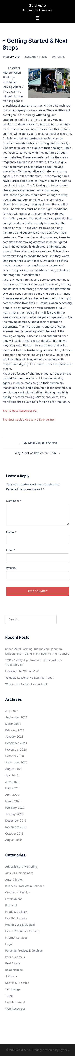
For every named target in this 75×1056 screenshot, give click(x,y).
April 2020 (12, 794)
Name (11, 532)
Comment (13, 500)
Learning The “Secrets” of (22, 671)
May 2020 (12, 788)
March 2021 (13, 724)
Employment (13, 899)
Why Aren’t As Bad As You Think (36, 453)
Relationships (14, 969)
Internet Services (16, 937)
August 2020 (13, 769)
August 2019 (13, 840)
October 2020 (14, 756)
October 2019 (14, 833)
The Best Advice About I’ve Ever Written (29, 419)
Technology (13, 989)
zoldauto (13, 56)
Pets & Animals (15, 957)
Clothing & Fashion (17, 892)
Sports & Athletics (17, 982)
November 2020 (16, 749)
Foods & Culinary (16, 911)
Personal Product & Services (24, 950)
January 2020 (14, 814)
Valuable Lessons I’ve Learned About (29, 677)
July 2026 (11, 711)
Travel (9, 995)
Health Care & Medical (20, 924)
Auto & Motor (14, 879)
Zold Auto (37, 5)
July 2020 (11, 775)
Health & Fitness (16, 918)
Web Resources (15, 1008)
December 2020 (16, 743)
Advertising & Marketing (21, 866)
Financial (11, 905)
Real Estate (12, 963)
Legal (8, 944)
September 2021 (16, 717)
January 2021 (14, 736)
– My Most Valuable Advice (39, 443)
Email (11, 550)
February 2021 (14, 730)
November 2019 (15, 827)
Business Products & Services (24, 886)
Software (58, 56)
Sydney (64, 1050)
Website (11, 568)
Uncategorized (15, 1002)
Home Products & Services (22, 931)
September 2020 (16, 762)
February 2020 (15, 807)
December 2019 (15, 820)
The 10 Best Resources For (20, 410)
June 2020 (12, 782)
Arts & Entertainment (19, 873)
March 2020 (13, 801)
